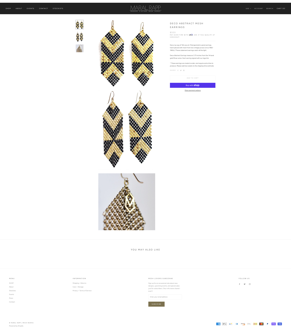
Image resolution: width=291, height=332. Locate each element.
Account (258, 8)
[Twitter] (181, 70)
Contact (43, 8)
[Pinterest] (183, 70)
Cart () (281, 8)
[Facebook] (178, 70)
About (19, 8)
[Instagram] (250, 284)
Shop (8, 8)
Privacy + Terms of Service (82, 291)
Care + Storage (78, 287)
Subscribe (156, 304)
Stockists (58, 8)
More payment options (193, 90)
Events (30, 8)
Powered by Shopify (16, 326)
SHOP (11, 283)
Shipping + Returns (79, 283)
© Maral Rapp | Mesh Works (21, 323)
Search (269, 8)
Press (11, 298)
